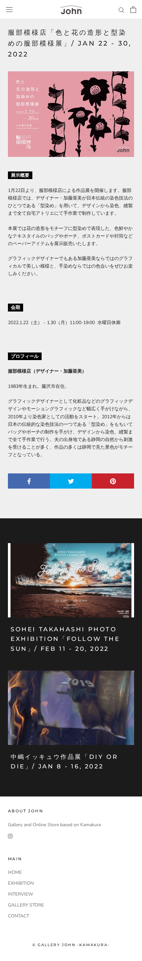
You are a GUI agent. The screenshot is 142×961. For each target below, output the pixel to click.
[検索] (121, 10)
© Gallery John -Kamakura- (71, 945)
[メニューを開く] (9, 9)
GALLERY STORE (26, 905)
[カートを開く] (133, 9)
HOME (15, 872)
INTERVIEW (20, 894)
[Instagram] (10, 836)
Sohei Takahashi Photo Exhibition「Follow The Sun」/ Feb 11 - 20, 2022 (65, 639)
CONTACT (18, 916)
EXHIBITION (21, 883)
